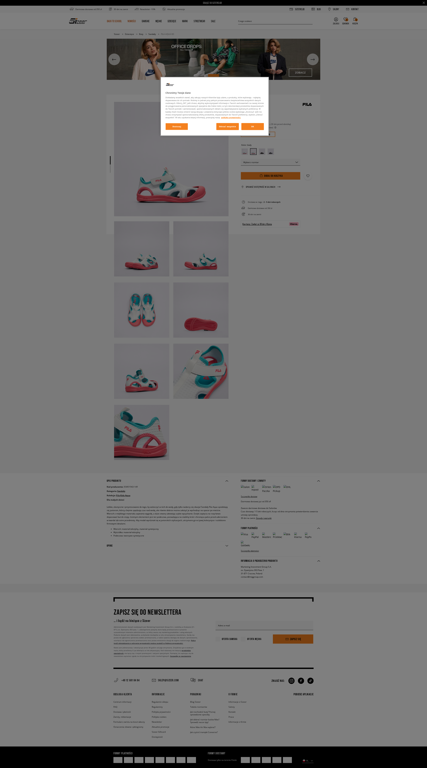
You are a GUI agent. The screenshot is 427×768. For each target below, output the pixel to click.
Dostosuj (176, 126)
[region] (214, 106)
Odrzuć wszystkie (227, 126)
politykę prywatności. (231, 117)
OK (252, 126)
